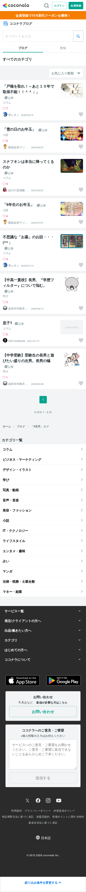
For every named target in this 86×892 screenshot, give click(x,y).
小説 (5, 134)
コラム (7, 102)
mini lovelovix (16, 340)
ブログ (21, 426)
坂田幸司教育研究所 (18, 308)
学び (5, 296)
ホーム (7, 426)
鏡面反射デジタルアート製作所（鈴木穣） (18, 147)
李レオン (13, 114)
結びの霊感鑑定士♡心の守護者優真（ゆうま (18, 190)
